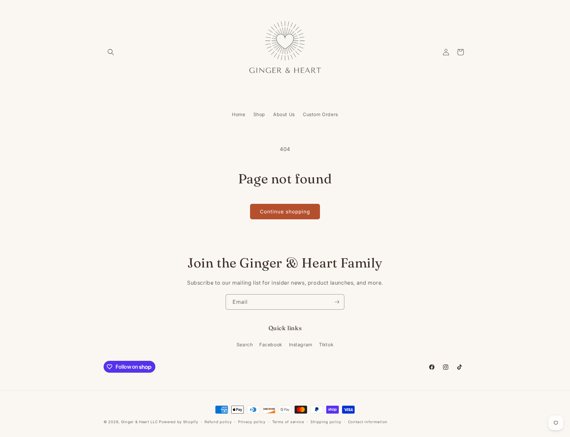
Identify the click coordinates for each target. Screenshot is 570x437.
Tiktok (326, 344)
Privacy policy (252, 422)
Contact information (368, 422)
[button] (111, 52)
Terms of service (288, 422)
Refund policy (218, 422)
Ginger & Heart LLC (139, 422)
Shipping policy (325, 422)
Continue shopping (285, 211)
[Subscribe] (337, 302)
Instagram (300, 344)
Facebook (270, 344)
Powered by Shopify (178, 422)
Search (245, 344)
